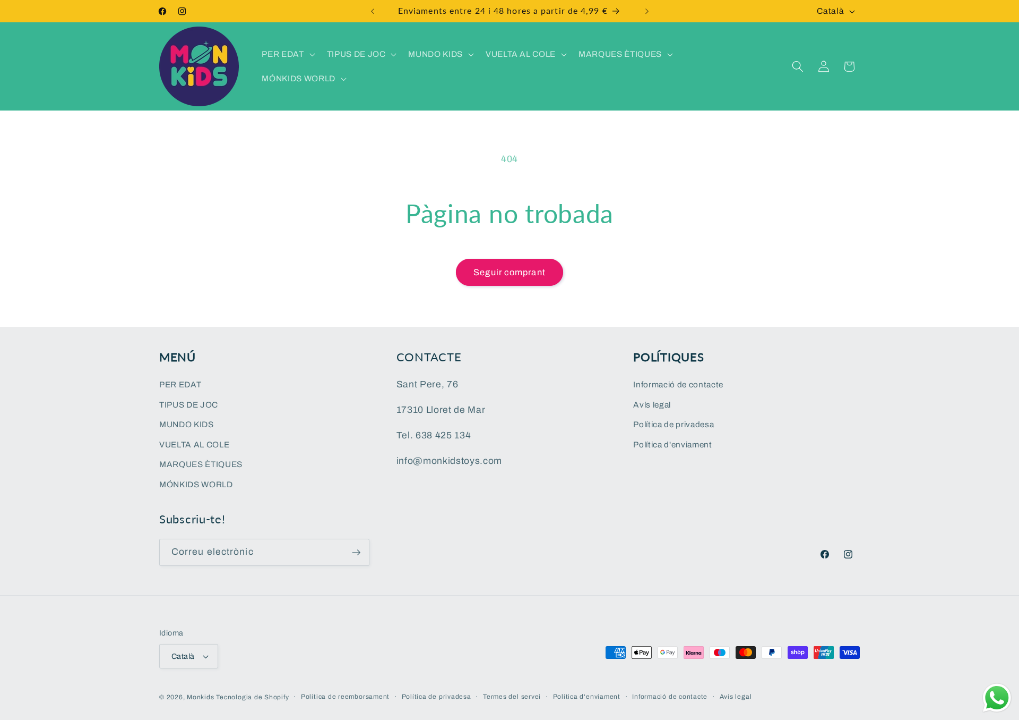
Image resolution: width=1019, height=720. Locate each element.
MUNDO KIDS (186, 424)
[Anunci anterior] (372, 11)
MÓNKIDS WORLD (196, 484)
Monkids (200, 697)
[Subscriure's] (356, 552)
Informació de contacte (678, 384)
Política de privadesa (673, 424)
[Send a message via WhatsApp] (997, 698)
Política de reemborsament (345, 696)
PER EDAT (180, 384)
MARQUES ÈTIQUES (201, 464)
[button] (287, 54)
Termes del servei (512, 696)
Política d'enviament (672, 444)
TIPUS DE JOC (188, 404)
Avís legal (652, 404)
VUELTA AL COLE (194, 444)
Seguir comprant (509, 272)
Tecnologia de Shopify (252, 697)
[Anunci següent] (647, 11)
